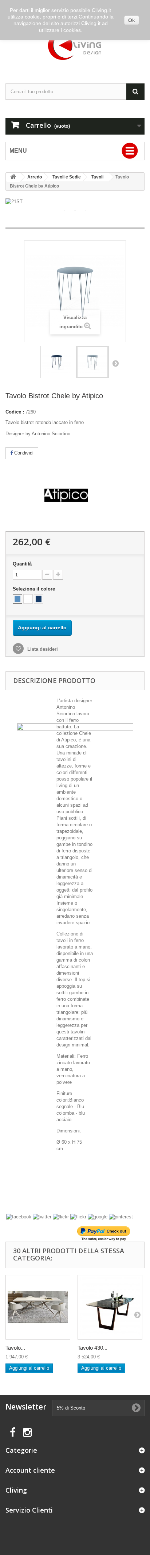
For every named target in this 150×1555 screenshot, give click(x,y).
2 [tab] (75, 210)
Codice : (14, 412)
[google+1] (97, 1217)
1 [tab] (64, 210)
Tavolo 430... (92, 1348)
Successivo (115, 363)
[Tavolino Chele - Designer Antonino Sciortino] (57, 362)
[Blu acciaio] (39, 599)
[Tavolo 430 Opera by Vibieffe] (110, 1307)
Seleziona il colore (34, 589)
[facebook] (18, 1217)
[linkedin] (61, 1217)
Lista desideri (42, 649)
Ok (131, 20)
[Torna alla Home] (13, 177)
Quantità (22, 564)
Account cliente (30, 1470)
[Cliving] (75, 45)
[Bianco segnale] (28, 599)
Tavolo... (15, 1348)
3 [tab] (86, 210)
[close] (127, 729)
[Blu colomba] (17, 599)
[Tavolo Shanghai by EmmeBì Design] (37, 1307)
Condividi (23, 453)
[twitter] (42, 1217)
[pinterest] (121, 1217)
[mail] (78, 1217)
